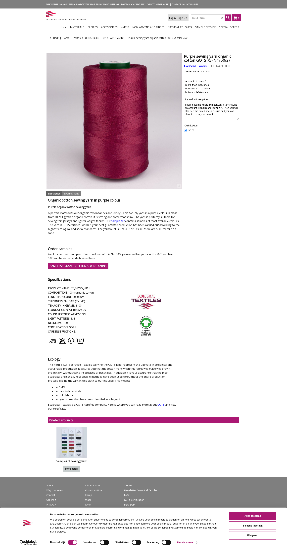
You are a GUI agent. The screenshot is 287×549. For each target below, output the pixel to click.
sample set (118, 221)
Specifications (71, 193)
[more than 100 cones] (212, 85)
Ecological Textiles (195, 65)
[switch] (104, 542)
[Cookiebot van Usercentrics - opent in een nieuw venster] (28, 542)
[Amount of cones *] (212, 81)
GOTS (191, 130)
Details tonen (185, 542)
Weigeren (252, 535)
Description (54, 193)
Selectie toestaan (253, 525)
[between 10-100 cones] (212, 88)
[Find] (228, 17)
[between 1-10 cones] (212, 92)
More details (72, 468)
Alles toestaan (252, 515)
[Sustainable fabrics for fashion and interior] (71, 14)
